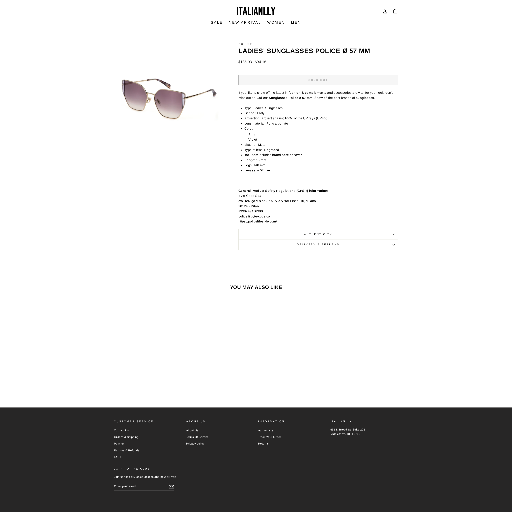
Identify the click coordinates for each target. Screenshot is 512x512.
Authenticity (318, 234)
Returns (263, 443)
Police (245, 43)
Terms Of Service (197, 437)
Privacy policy (195, 443)
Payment (120, 443)
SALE (217, 22)
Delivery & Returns (318, 244)
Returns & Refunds (126, 450)
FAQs (117, 457)
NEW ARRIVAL (245, 22)
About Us (192, 430)
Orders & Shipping (126, 437)
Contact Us (121, 430)
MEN (296, 22)
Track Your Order (269, 437)
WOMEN (276, 22)
